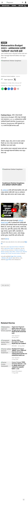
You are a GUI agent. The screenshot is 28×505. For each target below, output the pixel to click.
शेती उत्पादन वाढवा (5, 5)
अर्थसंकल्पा (5, 190)
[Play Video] (14, 210)
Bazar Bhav (12, 251)
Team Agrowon (8, 79)
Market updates (5, 251)
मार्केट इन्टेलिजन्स (21, 5)
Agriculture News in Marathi (16, 246)
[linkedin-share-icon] (12, 89)
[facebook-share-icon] (8, 89)
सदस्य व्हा (7, 239)
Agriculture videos (9, 248)
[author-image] (2, 79)
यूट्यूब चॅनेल (8, 259)
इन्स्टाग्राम (19, 256)
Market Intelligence (20, 250)
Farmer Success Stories (14, 253)
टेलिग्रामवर (4, 258)
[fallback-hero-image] (6, 329)
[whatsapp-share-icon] (2, 89)
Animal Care (19, 251)
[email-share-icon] (15, 89)
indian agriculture (5, 285)
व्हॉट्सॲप (10, 258)
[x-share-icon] (5, 89)
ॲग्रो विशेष (14, 5)
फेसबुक (12, 256)
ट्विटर (15, 256)
